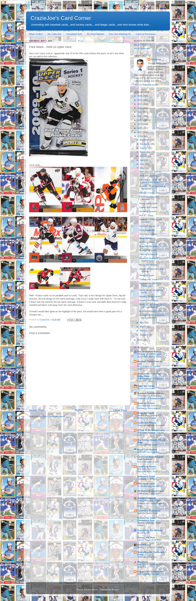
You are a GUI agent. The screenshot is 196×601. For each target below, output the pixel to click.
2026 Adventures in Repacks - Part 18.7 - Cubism (150, 379)
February (144, 331)
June (142, 164)
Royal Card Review (147, 449)
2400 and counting (148, 176)
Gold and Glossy (147, 226)
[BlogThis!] (71, 319)
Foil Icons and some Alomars (149, 198)
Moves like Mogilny (148, 265)
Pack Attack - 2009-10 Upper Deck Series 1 (150, 181)
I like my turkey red (148, 254)
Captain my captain (148, 207)
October (144, 148)
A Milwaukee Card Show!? (148, 493)
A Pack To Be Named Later (151, 430)
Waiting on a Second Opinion (150, 547)
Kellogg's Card (146, 193)
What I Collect (36, 34)
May (142, 168)
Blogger (115, 589)
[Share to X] (74, 319)
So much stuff (143, 533)
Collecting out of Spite (147, 479)
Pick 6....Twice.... (147, 215)
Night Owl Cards (145, 386)
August (143, 156)
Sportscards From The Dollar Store (148, 375)
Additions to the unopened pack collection (152, 316)
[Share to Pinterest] (80, 319)
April (142, 323)
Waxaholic (142, 562)
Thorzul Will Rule (146, 537)
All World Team (146, 242)
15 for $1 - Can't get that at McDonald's (152, 187)
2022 (140, 112)
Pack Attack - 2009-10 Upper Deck (149, 284)
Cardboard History (146, 423)
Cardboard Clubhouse (148, 511)
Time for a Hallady (148, 234)
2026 (140, 96)
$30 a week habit (146, 484)
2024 (140, 104)
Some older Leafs (147, 250)
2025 (140, 100)
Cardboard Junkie (146, 467)
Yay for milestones (145, 388)
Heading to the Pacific (149, 296)
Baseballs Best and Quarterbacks (148, 259)
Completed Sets (74, 34)
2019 (140, 124)
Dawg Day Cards (145, 413)
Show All (164, 578)
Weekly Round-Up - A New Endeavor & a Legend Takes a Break (150, 503)
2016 (140, 136)
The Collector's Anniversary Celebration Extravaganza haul (150, 397)
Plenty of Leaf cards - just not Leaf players (151, 305)
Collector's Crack (146, 476)
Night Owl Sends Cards (147, 513)
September (145, 152)
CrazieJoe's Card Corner (61, 18)
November (145, 144)
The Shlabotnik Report (149, 351)
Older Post (120, 410)
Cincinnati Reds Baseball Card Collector (150, 458)
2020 (140, 120)
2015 (140, 340)
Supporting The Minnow (149, 530)
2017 (140, 132)
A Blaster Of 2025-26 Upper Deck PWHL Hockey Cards (149, 355)
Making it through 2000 (150, 311)
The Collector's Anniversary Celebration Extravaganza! (149, 406)
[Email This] (68, 319)
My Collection (54, 34)
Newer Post (36, 410)
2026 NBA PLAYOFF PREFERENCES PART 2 (148, 470)
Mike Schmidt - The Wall (148, 574)
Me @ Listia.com (142, 48)
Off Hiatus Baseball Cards (150, 491)
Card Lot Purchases (146, 34)
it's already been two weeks (149, 486)
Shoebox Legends (146, 498)
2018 (140, 128)
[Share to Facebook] (77, 319)
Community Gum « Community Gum (146, 519)
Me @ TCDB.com (142, 45)
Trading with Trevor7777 (151, 279)
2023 (140, 108)
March (143, 327)
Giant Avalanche (147, 230)
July (142, 160)
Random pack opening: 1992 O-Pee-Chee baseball (149, 416)
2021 (140, 116)
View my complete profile (146, 85)
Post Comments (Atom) (53, 416)
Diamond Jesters (146, 403)
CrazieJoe (156, 59)
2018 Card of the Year (146, 557)
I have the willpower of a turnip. (151, 425)
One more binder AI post (148, 462)
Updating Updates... (148, 211)
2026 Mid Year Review (147, 452)
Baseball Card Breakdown (150, 393)
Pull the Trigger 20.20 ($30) (149, 540)
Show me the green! (149, 246)
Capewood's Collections (150, 571)
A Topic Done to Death (147, 445)
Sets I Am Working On (120, 34)
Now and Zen (144, 545)
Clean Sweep (145, 238)
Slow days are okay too (150, 171)
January (144, 335)
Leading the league (148, 300)
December (145, 140)
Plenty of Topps (146, 275)
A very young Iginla (148, 203)
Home (79, 410)
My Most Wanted (95, 34)
